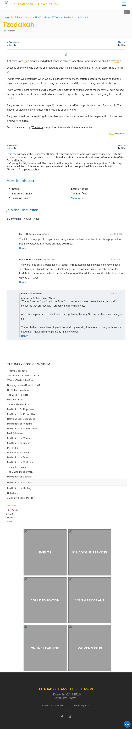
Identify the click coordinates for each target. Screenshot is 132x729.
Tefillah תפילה (79, 193)
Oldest (36, 218)
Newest (28, 218)
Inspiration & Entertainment (17, 17)
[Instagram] (70, 716)
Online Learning (45, 648)
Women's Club (90, 648)
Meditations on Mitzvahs (77, 17)
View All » (77, 198)
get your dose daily (44, 157)
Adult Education (44, 600)
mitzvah (58, 78)
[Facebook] (62, 716)
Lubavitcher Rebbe (44, 154)
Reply (22, 248)
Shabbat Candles (22, 193)
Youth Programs (90, 600)
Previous (13, 44)
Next (121, 44)
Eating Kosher (79, 189)
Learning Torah (21, 198)
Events (45, 552)
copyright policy (30, 169)
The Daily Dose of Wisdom (48, 17)
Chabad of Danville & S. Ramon (36, 4)
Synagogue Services (90, 552)
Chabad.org (58, 705)
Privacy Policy (84, 705)
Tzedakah (37, 127)
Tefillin (16, 189)
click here (19, 160)
